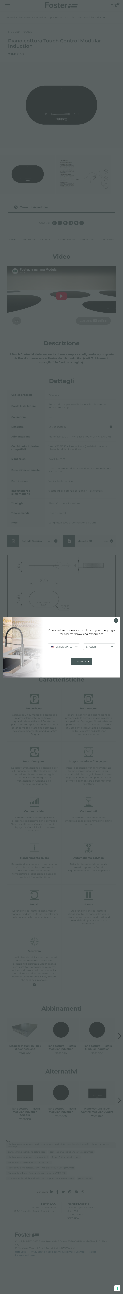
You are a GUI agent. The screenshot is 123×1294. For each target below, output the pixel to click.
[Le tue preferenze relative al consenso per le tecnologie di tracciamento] (117, 1288)
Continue (80, 661)
